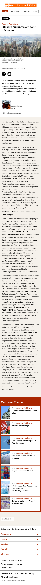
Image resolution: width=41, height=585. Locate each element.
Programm (15, 11)
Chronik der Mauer (9, 577)
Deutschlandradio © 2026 (13, 580)
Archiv (5, 18)
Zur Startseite (7, 519)
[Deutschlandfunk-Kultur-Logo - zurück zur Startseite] (21, 5)
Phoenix (24, 573)
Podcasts (26, 11)
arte (31, 573)
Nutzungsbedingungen (11, 564)
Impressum (6, 567)
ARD (11, 573)
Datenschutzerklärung (11, 560)
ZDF (17, 573)
